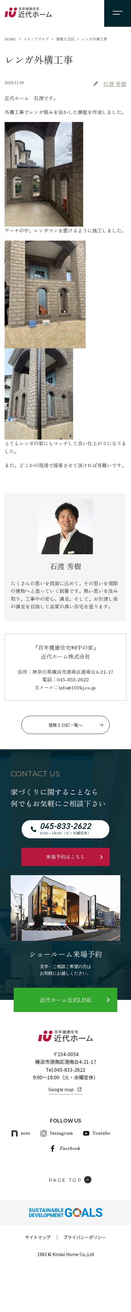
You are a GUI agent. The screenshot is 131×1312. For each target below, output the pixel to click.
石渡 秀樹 (114, 84)
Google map (61, 1089)
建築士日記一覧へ (65, 725)
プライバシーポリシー (84, 1237)
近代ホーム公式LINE (66, 1000)
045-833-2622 (69, 1069)
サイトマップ (38, 1237)
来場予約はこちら (65, 856)
